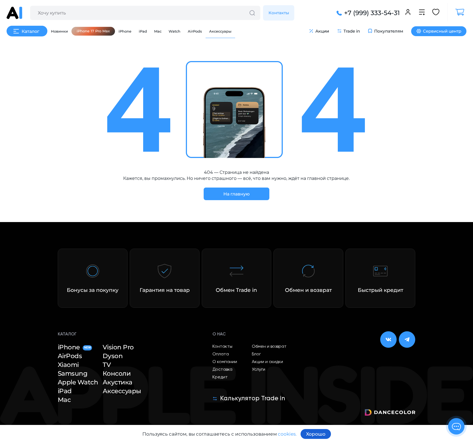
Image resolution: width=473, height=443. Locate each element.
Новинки (59, 31)
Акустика (117, 382)
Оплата (220, 354)
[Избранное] (436, 13)
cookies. (287, 434)
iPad (143, 31)
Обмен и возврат (269, 346)
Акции (322, 31)
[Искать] (252, 13)
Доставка (222, 369)
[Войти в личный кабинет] (408, 13)
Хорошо (315, 434)
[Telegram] (407, 339)
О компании (224, 362)
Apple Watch (78, 382)
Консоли (117, 373)
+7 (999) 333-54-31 (372, 12)
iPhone (125, 31)
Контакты (279, 12)
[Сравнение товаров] (422, 13)
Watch (174, 31)
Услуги (258, 369)
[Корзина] (457, 12)
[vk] (388, 339)
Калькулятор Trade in (252, 398)
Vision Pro (118, 347)
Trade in (352, 31)
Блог (256, 354)
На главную (236, 194)
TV (107, 365)
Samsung (73, 373)
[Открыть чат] (456, 426)
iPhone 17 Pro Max (93, 31)
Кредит (220, 377)
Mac (157, 31)
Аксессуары (220, 31)
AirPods (195, 31)
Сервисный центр (442, 31)
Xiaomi (68, 365)
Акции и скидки (267, 362)
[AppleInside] (14, 13)
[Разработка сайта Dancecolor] (390, 413)
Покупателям (388, 31)
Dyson (113, 356)
